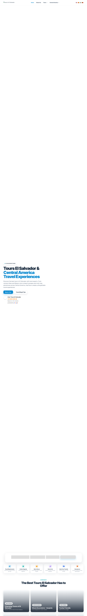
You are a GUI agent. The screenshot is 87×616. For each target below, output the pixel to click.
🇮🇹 (80, 2)
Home (32, 2)
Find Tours (68, 557)
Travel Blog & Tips (21, 292)
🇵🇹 (82, 2)
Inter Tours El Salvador (14, 297)
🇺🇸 (76, 2)
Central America (54, 2)
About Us (38, 2)
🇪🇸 (78, 2)
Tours (44, 2)
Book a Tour (8, 292)
